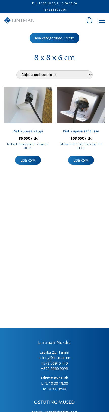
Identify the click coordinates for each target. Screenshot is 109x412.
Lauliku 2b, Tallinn (54, 352)
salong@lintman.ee (54, 357)
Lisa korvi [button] (28, 160)
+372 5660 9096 (54, 9)
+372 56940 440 (54, 363)
